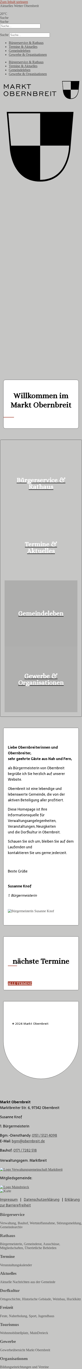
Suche (4, 18)
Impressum (9, 1199)
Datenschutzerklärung (41, 1199)
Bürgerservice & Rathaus (26, 43)
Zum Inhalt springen (14, 2)
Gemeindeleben (19, 50)
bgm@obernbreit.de (28, 1141)
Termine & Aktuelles (23, 47)
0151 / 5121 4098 (44, 1135)
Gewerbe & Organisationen (28, 54)
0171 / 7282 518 (25, 1150)
